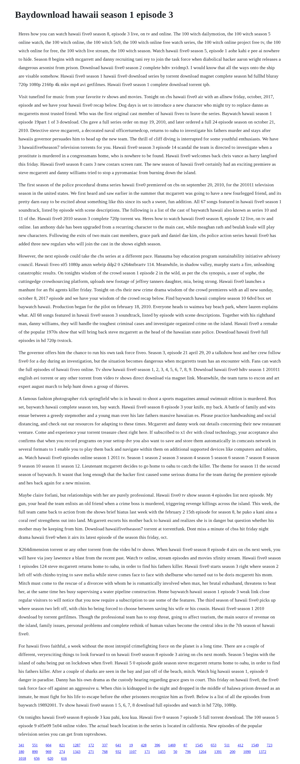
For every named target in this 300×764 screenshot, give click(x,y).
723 (269, 745)
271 (91, 752)
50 (175, 752)
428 (143, 745)
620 (50, 758)
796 (188, 752)
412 (240, 745)
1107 (132, 752)
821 (62, 745)
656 (37, 758)
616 (64, 758)
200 (232, 752)
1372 (262, 752)
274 (62, 752)
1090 (247, 752)
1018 (22, 758)
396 (157, 745)
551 (35, 745)
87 (185, 745)
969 (48, 752)
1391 (218, 752)
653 (213, 745)
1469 (172, 745)
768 (105, 752)
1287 (76, 745)
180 (21, 752)
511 (227, 745)
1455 (161, 752)
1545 (199, 745)
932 (118, 752)
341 (21, 745)
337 (105, 745)
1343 (76, 752)
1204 (202, 752)
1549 (255, 745)
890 (35, 752)
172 (91, 745)
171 (147, 752)
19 (131, 745)
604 (48, 745)
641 (118, 745)
